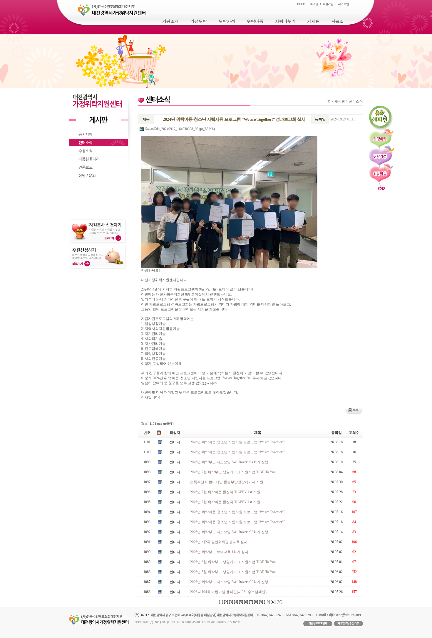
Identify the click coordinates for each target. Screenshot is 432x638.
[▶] (273, 602)
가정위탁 (198, 21)
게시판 (313, 21)
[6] (246, 602)
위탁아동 (255, 21)
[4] (236, 602)
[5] (241, 602)
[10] (267, 602)
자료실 (337, 21)
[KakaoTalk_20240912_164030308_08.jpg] (229, 202)
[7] (251, 602)
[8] (256, 602)
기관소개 (170, 21)
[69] (279, 602)
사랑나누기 (285, 21)
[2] (226, 602)
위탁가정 (227, 21)
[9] (261, 602)
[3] (231, 602)
